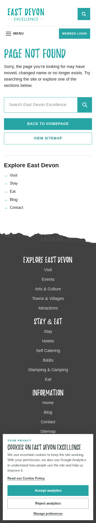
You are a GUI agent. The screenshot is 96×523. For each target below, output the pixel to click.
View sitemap (48, 138)
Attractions (48, 308)
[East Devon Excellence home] (26, 14)
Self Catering (48, 350)
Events (48, 279)
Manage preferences (48, 513)
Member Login (74, 33)
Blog (13, 199)
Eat (13, 191)
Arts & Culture (48, 289)
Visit (13, 175)
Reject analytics (48, 503)
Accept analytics (48, 490)
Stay (14, 183)
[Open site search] (84, 14)
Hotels (48, 341)
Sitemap (48, 431)
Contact (16, 207)
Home (48, 402)
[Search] (84, 104)
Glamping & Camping (48, 369)
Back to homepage (48, 124)
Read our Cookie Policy (26, 478)
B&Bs (48, 360)
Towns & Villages (48, 298)
